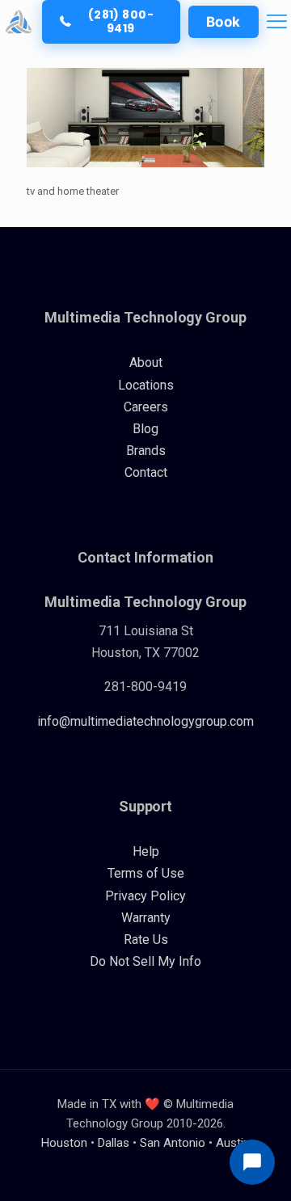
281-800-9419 (145, 686)
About (145, 362)
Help (146, 851)
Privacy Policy (145, 896)
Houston (64, 1143)
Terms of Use (146, 873)
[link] (19, 22)
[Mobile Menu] (277, 21)
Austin (233, 1143)
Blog (145, 428)
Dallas (113, 1143)
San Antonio (172, 1143)
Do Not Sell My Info (145, 961)
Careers (146, 407)
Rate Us (146, 939)
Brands (146, 450)
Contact (145, 472)
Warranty (146, 917)
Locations (146, 385)
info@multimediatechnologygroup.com (145, 721)
